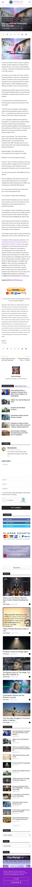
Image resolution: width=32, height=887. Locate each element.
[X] (7, 34)
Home (2, 6)
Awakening (7, 6)
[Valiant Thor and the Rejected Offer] (6, 402)
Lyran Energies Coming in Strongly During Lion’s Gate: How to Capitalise (19, 432)
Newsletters (13, 19)
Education (15, 17)
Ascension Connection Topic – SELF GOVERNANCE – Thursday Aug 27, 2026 (20, 788)
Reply (8, 455)
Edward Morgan (6, 28)
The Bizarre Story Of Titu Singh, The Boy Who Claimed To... (16, 673)
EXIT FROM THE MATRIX (20, 242)
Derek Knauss (6, 653)
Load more (16, 825)
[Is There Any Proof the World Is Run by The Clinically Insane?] (7, 796)
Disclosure (10, 17)
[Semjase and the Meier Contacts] (6, 409)
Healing (27, 17)
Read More (16, 567)
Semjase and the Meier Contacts (21, 770)
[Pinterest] (10, 34)
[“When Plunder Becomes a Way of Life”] (16, 617)
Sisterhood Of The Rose (6, 21)
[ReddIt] (18, 34)
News (9, 19)
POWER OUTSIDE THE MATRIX (13, 244)
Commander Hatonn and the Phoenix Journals (13, 696)
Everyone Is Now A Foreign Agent (15, 652)
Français (4, 343)
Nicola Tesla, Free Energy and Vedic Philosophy (8, 359)
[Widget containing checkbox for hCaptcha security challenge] (14, 500)
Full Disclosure (21, 17)
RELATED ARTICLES (8, 386)
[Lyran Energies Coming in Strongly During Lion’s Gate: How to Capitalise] (6, 433)
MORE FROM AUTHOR (20, 386)
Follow (27, 522)
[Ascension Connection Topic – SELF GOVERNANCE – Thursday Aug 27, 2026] (7, 788)
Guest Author (6, 699)
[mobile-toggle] (2, 2)
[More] (26, 34)
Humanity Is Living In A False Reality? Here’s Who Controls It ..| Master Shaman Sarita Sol (20, 425)
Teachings (15, 21)
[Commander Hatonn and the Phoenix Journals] (6, 417)
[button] (29, 2)
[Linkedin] (22, 34)
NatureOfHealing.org (16, 280)
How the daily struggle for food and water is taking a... (16, 719)
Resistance (20, 19)
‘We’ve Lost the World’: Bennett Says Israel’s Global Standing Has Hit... (15, 600)
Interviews (4, 19)
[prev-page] (3, 439)
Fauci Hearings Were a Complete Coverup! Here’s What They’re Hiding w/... (21, 732)
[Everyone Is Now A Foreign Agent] (16, 643)
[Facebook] (3, 34)
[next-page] (5, 439)
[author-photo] (16, 374)
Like (28, 519)
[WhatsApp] (14, 34)
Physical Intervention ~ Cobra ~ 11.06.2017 (24, 359)
